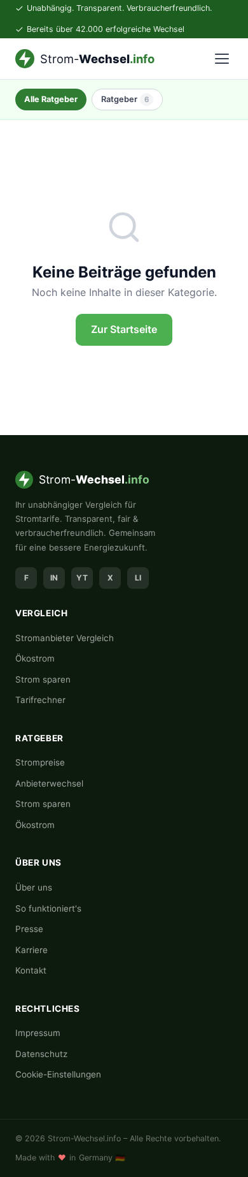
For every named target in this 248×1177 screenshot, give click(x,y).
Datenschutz (41, 1054)
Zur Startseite (124, 329)
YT (82, 577)
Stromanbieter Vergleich (64, 638)
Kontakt (30, 970)
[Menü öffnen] (222, 59)
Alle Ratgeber (51, 99)
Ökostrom (35, 658)
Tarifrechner (40, 700)
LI (138, 577)
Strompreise (40, 762)
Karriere (31, 950)
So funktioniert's (48, 908)
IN (54, 577)
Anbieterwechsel (49, 783)
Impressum (37, 1033)
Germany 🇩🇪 (102, 1157)
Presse (29, 929)
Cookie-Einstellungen (58, 1074)
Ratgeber (125, 99)
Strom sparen (43, 679)
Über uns (33, 887)
